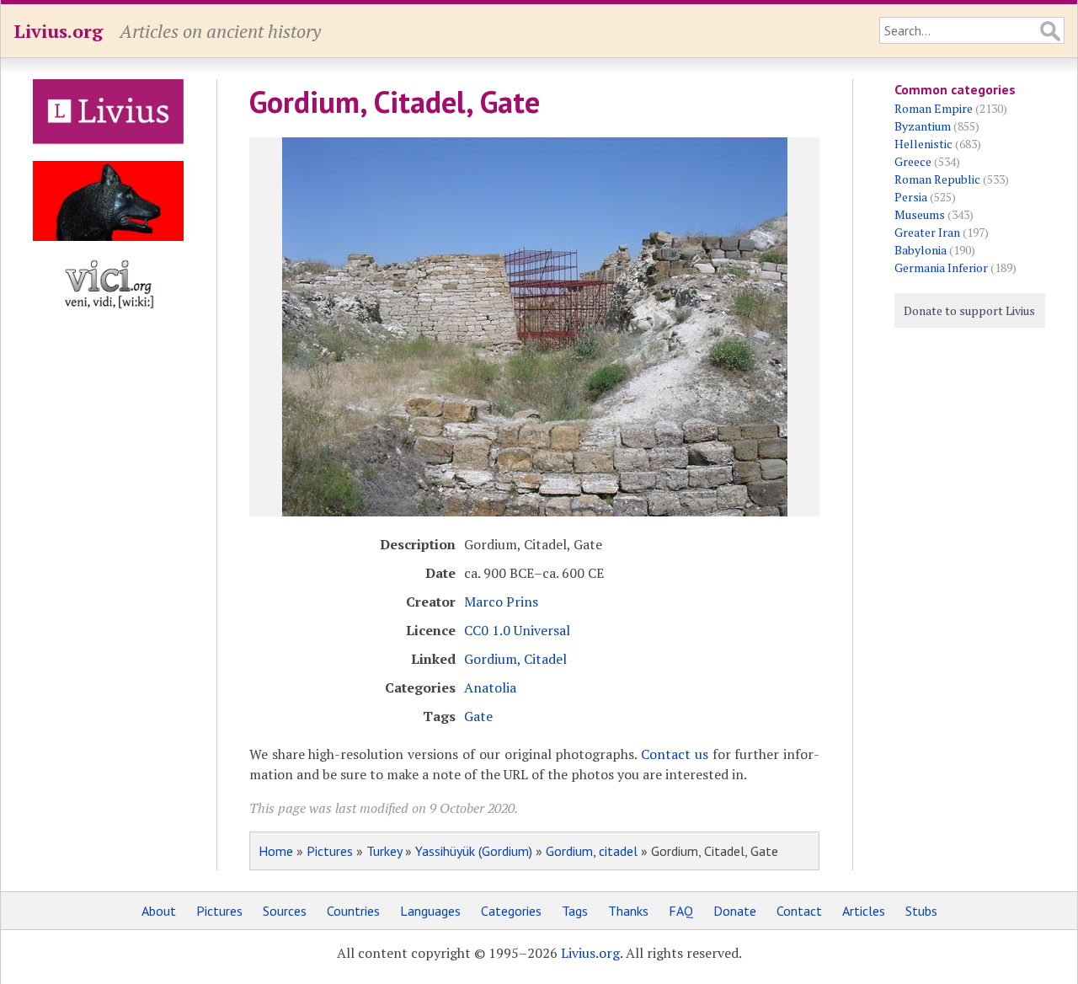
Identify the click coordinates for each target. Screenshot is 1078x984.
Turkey (384, 850)
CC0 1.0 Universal (517, 630)
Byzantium (922, 126)
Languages (430, 910)
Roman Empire (933, 108)
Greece (912, 161)
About (158, 910)
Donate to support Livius (969, 310)
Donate (734, 910)
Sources (285, 910)
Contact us (674, 754)
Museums (919, 214)
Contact (799, 910)
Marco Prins (501, 601)
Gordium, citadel (592, 850)
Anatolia (490, 687)
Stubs (921, 910)
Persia (910, 197)
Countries (353, 910)
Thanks (628, 910)
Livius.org (58, 31)
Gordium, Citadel (515, 659)
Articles (863, 910)
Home (276, 850)
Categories (511, 910)
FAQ (681, 910)
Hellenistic (923, 144)
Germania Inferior (941, 267)
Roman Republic (937, 179)
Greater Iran (927, 232)
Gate (478, 716)
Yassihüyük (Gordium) (473, 850)
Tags (575, 910)
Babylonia (920, 250)
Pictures (330, 850)
